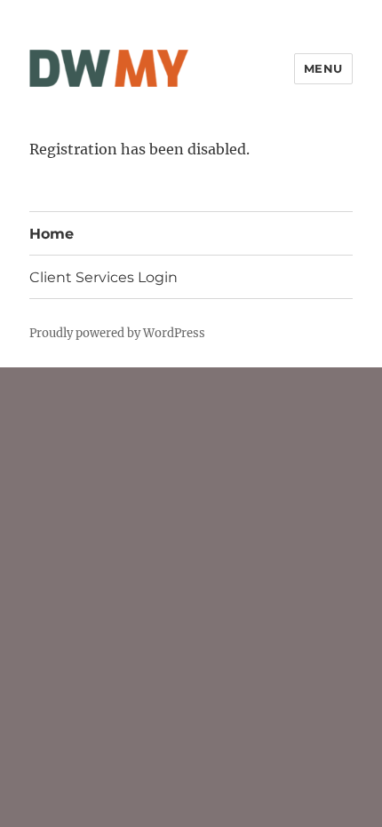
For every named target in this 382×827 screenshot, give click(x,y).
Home (51, 233)
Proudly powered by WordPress (117, 333)
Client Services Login (103, 277)
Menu (323, 68)
